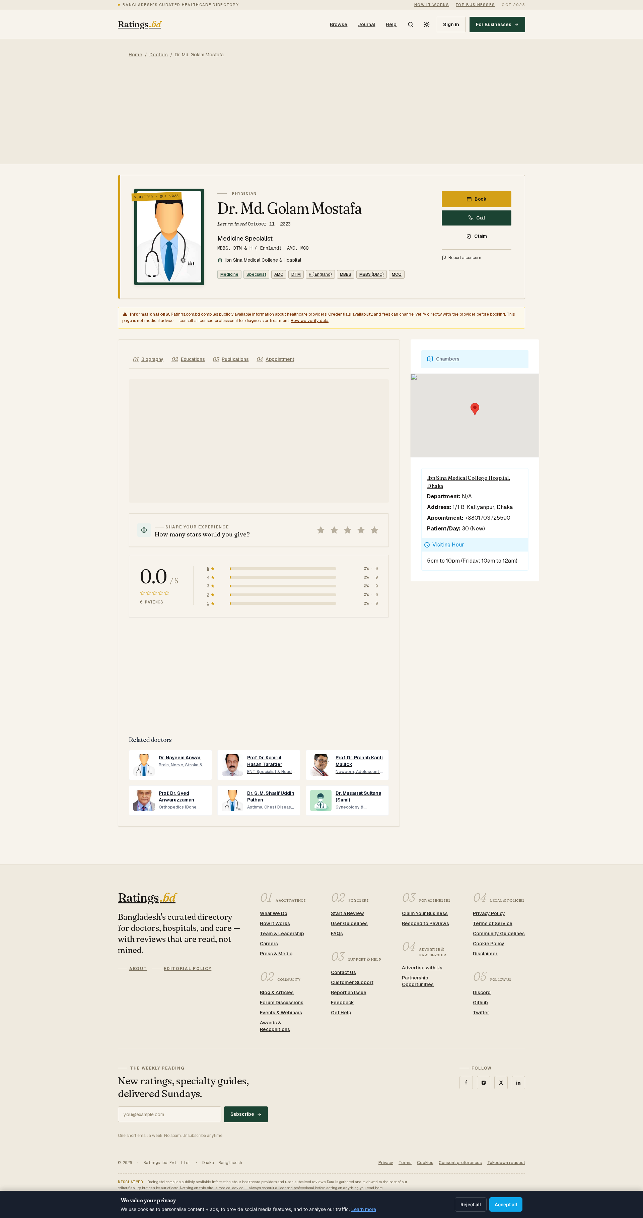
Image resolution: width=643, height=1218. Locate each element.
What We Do (273, 913)
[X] (501, 1082)
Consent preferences (460, 1162)
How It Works (275, 923)
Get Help (341, 1013)
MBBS (345, 274)
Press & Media (276, 954)
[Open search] (411, 24)
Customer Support (352, 982)
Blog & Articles (277, 992)
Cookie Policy (488, 944)
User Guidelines (349, 923)
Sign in (451, 24)
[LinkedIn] (518, 1082)
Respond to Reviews (425, 923)
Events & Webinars (281, 1013)
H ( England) (320, 274)
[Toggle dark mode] (427, 24)
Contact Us (343, 972)
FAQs (337, 934)
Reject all (470, 1204)
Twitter (481, 1013)
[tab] (148, 359)
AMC (278, 274)
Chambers (447, 359)
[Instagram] (483, 1082)
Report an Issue (348, 992)
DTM (296, 274)
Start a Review (347, 913)
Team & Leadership (282, 934)
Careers (269, 944)
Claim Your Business (425, 913)
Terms (405, 1162)
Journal (366, 24)
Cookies (425, 1162)
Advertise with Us (422, 968)
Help (391, 24)
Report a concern (464, 257)
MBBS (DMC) (371, 274)
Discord (482, 992)
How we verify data (310, 320)
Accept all (506, 1204)
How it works (431, 4)
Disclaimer (485, 954)
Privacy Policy (489, 913)
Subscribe (242, 1114)
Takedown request (506, 1162)
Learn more (363, 1209)
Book (481, 199)
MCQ (397, 274)
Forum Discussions (281, 1003)
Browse (338, 24)
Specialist (256, 274)
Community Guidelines (499, 934)
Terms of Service (492, 923)
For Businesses (493, 24)
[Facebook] (466, 1082)
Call (480, 218)
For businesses (475, 4)
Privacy (385, 1162)
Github (480, 1003)
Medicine (229, 274)
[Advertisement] (321, 117)
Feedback (342, 1003)
